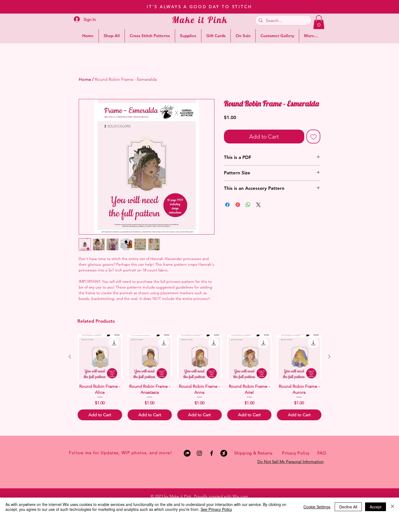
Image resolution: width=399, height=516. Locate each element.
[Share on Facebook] (227, 204)
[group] (199, 377)
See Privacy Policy (216, 509)
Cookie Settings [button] (316, 506)
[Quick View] (100, 357)
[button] (319, 22)
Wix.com (240, 496)
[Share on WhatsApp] (248, 204)
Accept (375, 506)
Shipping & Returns (253, 453)
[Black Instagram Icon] (199, 453)
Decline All (348, 506)
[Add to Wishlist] (313, 137)
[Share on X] (258, 204)
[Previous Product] (69, 356)
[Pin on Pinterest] (238, 204)
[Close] (392, 507)
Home (85, 79)
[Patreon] (187, 453)
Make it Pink (200, 19)
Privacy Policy (296, 453)
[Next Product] (329, 356)
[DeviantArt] (223, 453)
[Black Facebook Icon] (211, 453)
